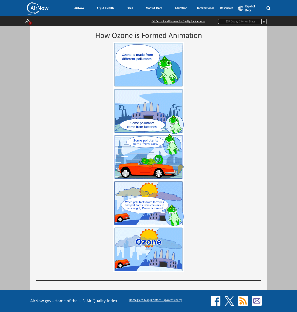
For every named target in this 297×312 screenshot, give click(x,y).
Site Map (144, 300)
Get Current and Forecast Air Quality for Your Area (178, 21)
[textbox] (242, 21)
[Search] (268, 8)
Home (133, 300)
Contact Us (158, 300)
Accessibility (174, 300)
